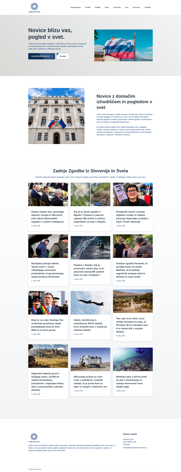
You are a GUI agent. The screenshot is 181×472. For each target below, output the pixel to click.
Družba (87, 7)
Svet (126, 7)
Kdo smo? (136, 7)
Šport (107, 7)
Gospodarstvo (76, 7)
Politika (97, 7)
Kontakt (147, 7)
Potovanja (117, 7)
